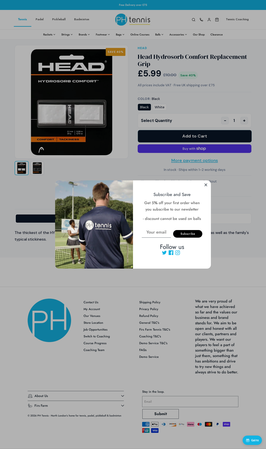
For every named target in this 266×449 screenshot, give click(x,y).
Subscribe (188, 234)
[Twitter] (164, 252)
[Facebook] (171, 252)
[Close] (206, 185)
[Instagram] (177, 252)
